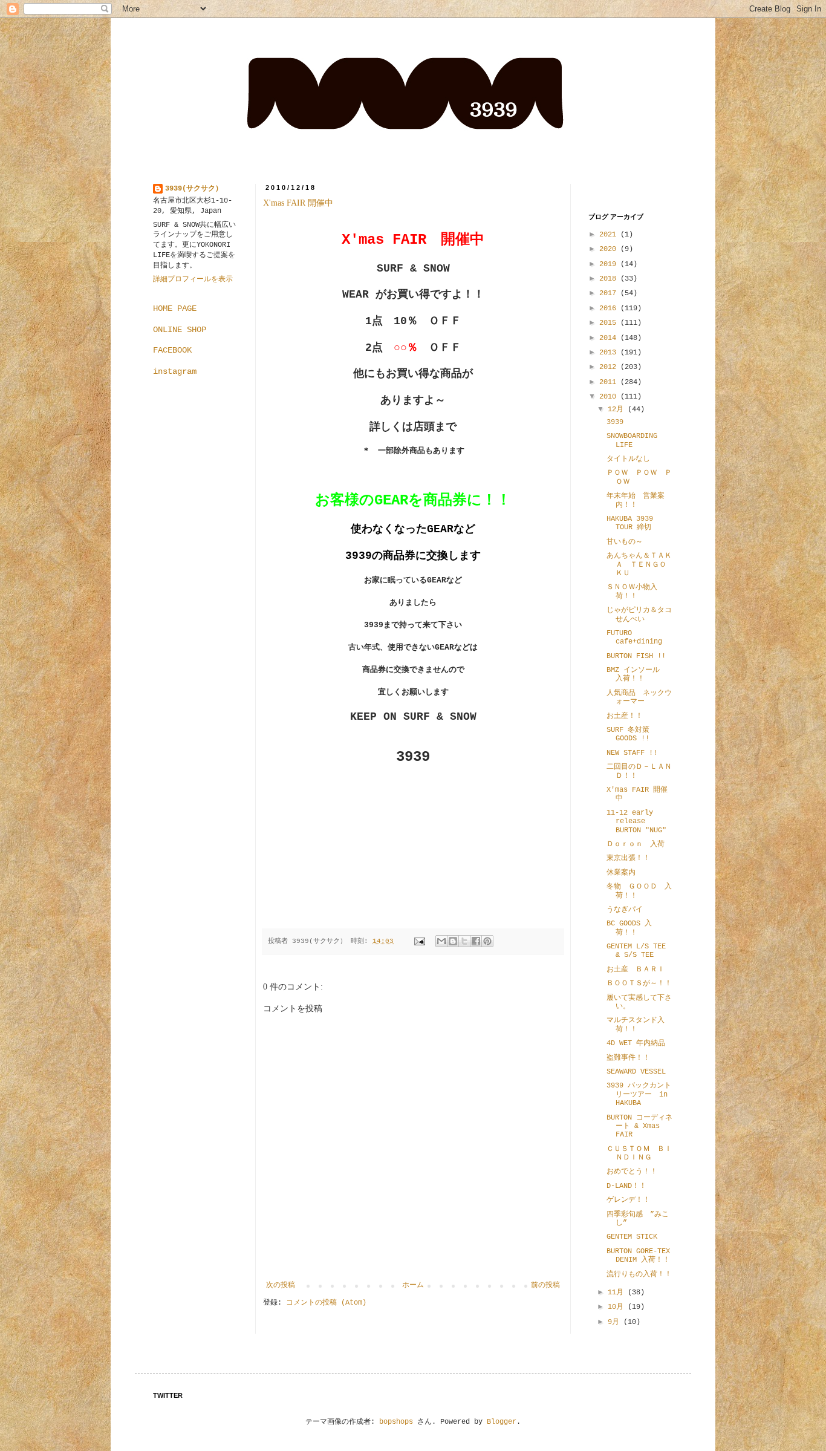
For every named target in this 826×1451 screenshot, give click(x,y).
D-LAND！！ (626, 1186)
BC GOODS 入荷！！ (629, 927)
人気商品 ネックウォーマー (639, 697)
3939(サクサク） (194, 188)
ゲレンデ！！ (628, 1200)
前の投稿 (545, 1285)
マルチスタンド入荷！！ (635, 1024)
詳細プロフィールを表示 (193, 279)
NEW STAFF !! (631, 753)
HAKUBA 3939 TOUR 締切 (629, 523)
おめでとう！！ (631, 1171)
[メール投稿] (420, 941)
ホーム (413, 1285)
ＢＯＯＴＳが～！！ (639, 983)
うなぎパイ (624, 909)
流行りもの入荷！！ (639, 1274)
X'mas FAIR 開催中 (298, 202)
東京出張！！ (628, 858)
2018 (609, 279)
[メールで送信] (441, 941)
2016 (609, 308)
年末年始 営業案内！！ (635, 500)
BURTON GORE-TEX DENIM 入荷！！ (641, 1255)
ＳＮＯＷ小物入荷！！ (631, 591)
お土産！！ (624, 716)
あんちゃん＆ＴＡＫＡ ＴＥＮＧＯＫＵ (639, 565)
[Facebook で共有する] (476, 941)
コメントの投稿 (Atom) (326, 1303)
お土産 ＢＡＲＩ (639, 969)
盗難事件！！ (628, 1058)
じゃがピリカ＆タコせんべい (639, 614)
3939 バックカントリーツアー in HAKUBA (638, 1094)
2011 (609, 382)
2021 (609, 234)
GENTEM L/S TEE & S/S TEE (636, 950)
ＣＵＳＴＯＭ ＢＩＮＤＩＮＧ (639, 1153)
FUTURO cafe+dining (634, 637)
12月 (618, 409)
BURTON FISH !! (636, 656)
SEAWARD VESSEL (636, 1072)
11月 (618, 1292)
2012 (609, 367)
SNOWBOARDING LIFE (631, 440)
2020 (609, 249)
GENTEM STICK (631, 1237)
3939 (614, 422)
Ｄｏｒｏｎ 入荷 (635, 844)
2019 (609, 264)
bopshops (396, 1422)
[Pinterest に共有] (487, 941)
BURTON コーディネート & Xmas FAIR (639, 1127)
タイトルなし (628, 459)
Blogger (501, 1422)
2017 (609, 293)
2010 (609, 397)
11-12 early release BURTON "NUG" (636, 822)
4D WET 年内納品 (635, 1043)
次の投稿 (280, 1285)
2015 (609, 323)
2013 (609, 352)
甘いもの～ (624, 542)
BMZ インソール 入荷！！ (636, 674)
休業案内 (621, 873)
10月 (618, 1307)
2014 (609, 338)
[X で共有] (464, 941)
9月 (615, 1322)
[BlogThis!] (453, 941)
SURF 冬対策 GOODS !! (627, 734)
